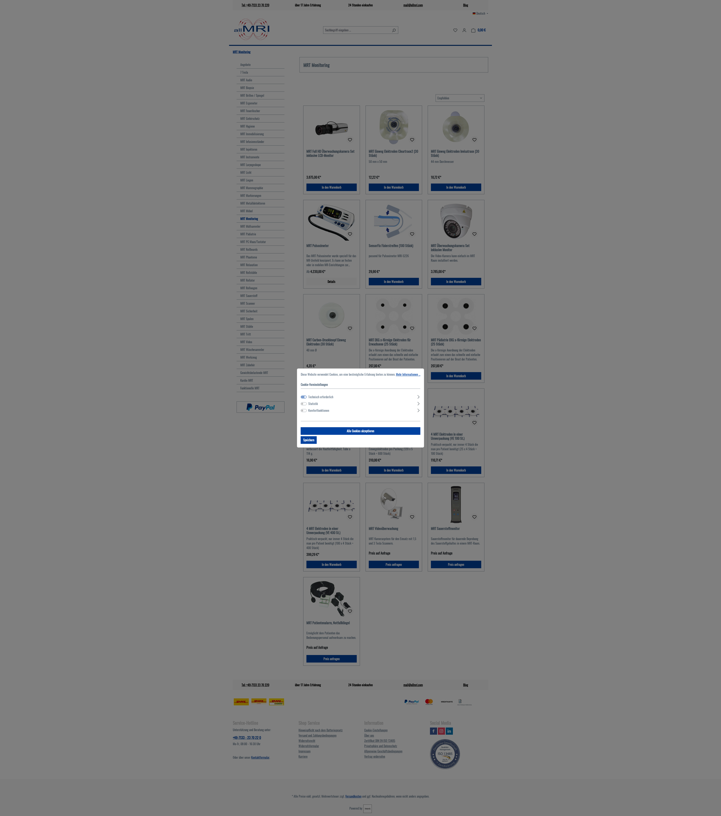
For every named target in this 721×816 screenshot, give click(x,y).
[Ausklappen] (418, 396)
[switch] (304, 403)
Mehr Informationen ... (408, 374)
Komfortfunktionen (318, 410)
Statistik (313, 404)
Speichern (308, 440)
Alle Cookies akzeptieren (360, 431)
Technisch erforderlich (320, 397)
